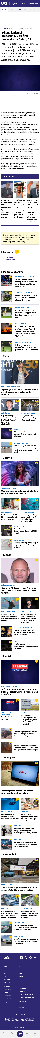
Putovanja (8, 983)
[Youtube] (35, 957)
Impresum (22, 991)
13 (10, 937)
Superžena (8, 989)
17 (10, 293)
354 (11, 308)
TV (19, 970)
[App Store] (28, 1019)
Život (6, 977)
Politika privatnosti (26, 998)
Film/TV (16, 641)
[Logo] (4, 3)
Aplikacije (22, 1001)
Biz (5, 973)
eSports (7, 993)
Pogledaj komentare (10, 258)
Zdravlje (7, 980)
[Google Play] (11, 1019)
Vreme (21, 977)
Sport (6, 970)
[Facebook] (21, 957)
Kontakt (22, 1007)
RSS (20, 1004)
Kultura (7, 986)
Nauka (16, 429)
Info (5, 967)
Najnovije (15, 4)
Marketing (22, 988)
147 (11, 277)
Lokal (6, 1002)
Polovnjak (5, 908)
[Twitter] (26, 957)
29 (10, 342)
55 (17, 251)
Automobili (8, 999)
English (24, 713)
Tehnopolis (6, 28)
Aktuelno (24, 812)
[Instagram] (30, 957)
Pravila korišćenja (26, 995)
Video (21, 967)
